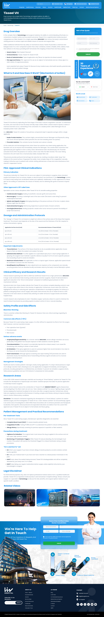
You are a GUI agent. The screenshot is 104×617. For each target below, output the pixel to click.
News (92, 100)
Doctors (50, 7)
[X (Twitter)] (85, 604)
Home (5, 25)
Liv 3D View (53, 594)
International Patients (55, 601)
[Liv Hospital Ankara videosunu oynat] (19, 497)
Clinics (44, 7)
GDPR (52, 608)
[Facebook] (81, 604)
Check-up (74, 7)
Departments (82, 97)
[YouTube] (92, 604)
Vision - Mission (28, 592)
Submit (88, 54)
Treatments (94, 97)
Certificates (27, 603)
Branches (38, 7)
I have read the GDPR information (85, 48)
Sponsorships (28, 599)
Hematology (10, 25)
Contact (82, 7)
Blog (52, 592)
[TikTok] (88, 604)
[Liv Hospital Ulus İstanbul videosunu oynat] (84, 497)
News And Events (29, 605)
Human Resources (29, 601)
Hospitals (21, 7)
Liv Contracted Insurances (57, 597)
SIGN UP (19, 602)
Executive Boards (29, 594)
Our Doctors (81, 100)
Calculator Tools (29, 608)
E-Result (53, 603)
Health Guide (57, 7)
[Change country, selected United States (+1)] (91, 38)
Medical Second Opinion (92, 7)
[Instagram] (78, 604)
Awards (27, 597)
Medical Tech (66, 7)
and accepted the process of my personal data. (89, 49)
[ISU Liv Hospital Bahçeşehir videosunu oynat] (52, 497)
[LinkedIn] (95, 604)
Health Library (30, 7)
